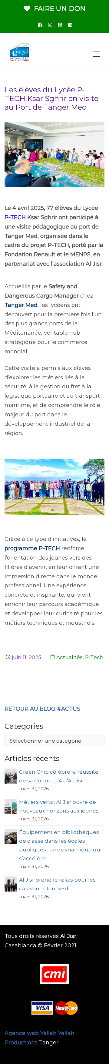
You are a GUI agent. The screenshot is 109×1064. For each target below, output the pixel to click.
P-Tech (94, 657)
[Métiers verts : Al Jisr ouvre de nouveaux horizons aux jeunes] (11, 807)
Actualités (69, 657)
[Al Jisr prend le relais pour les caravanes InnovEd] (11, 885)
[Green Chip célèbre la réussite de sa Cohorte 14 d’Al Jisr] (11, 777)
